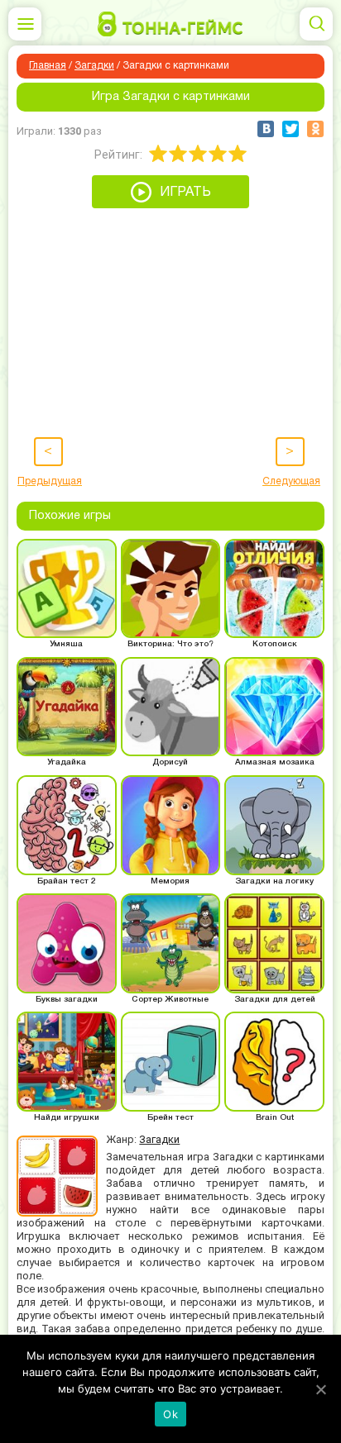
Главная (47, 65)
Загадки (94, 65)
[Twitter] (290, 129)
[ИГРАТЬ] (170, 204)
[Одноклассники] (315, 129)
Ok (170, 1414)
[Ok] (320, 1389)
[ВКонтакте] (265, 129)
